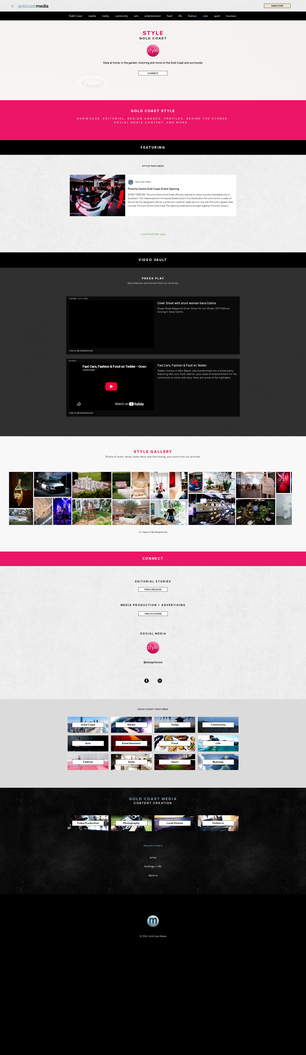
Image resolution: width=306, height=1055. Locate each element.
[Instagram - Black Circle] (160, 681)
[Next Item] (286, 498)
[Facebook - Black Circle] (146, 681)
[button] (12, 6)
